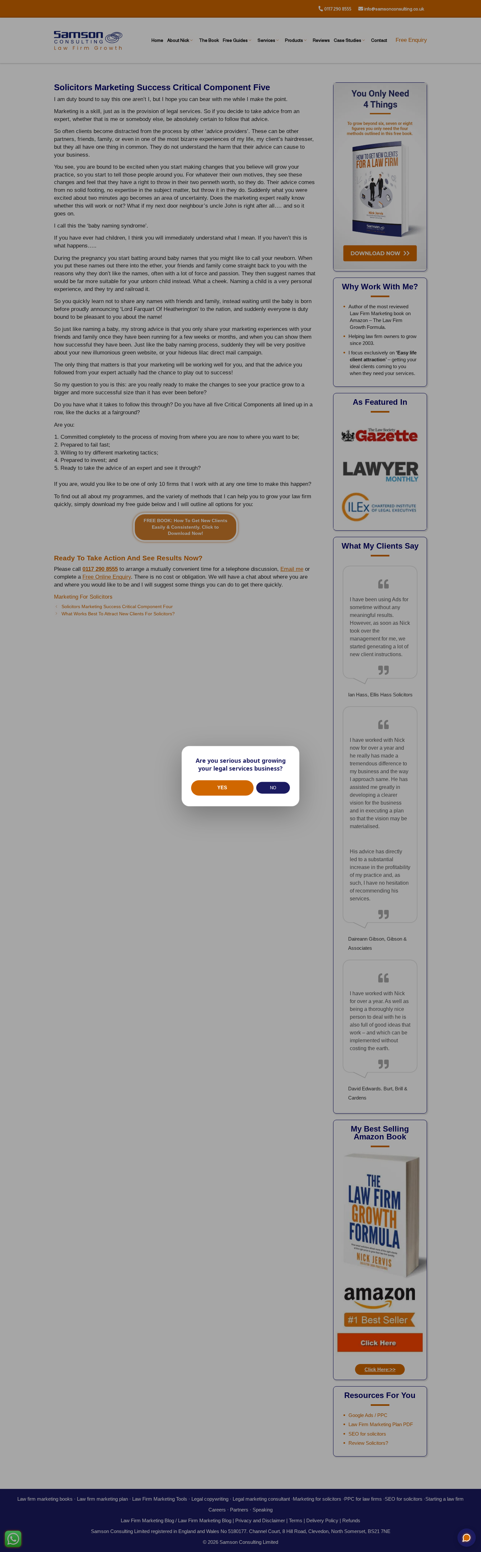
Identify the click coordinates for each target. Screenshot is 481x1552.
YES (222, 788)
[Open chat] (466, 1537)
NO (273, 787)
